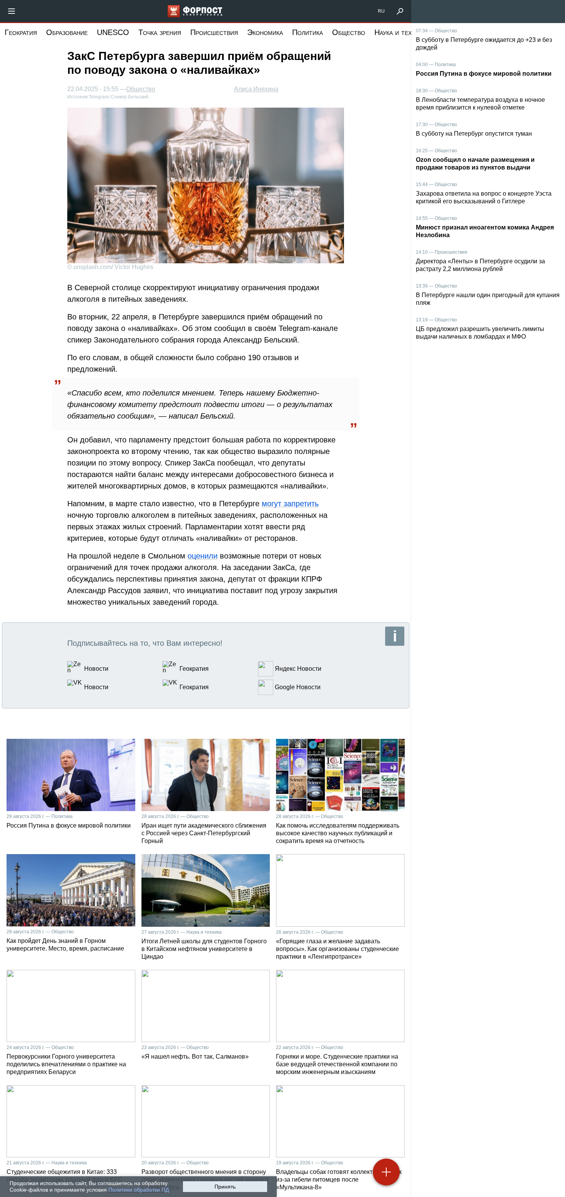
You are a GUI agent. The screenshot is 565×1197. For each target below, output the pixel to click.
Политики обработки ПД (138, 1190)
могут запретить (290, 503)
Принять (225, 1187)
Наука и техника (400, 32)
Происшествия (214, 32)
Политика (307, 32)
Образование (67, 32)
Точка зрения (159, 32)
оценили (203, 556)
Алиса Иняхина (256, 89)
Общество (348, 32)
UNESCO (113, 32)
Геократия (21, 32)
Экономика (265, 32)
